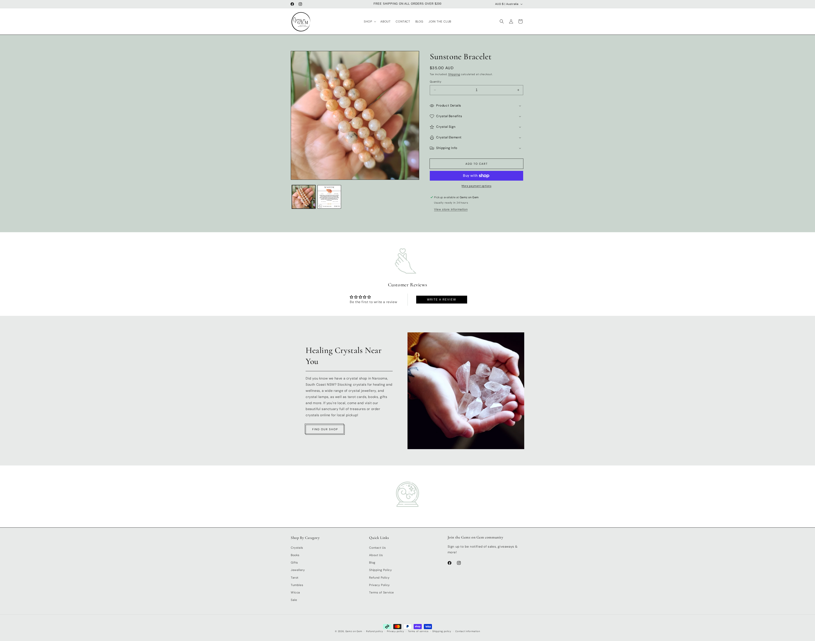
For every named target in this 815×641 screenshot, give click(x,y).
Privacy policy (395, 631)
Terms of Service (381, 592)
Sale (294, 600)
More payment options (476, 186)
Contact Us (377, 547)
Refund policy (374, 631)
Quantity (435, 81)
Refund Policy (379, 577)
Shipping (454, 74)
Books (295, 555)
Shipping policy (441, 631)
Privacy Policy (379, 585)
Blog (372, 562)
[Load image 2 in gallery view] (329, 197)
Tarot (294, 577)
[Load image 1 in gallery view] (303, 197)
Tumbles (297, 585)
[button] (369, 21)
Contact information (467, 631)
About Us (376, 555)
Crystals (297, 547)
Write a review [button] (441, 299)
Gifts (294, 562)
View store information (451, 209)
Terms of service (418, 631)
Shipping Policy (380, 570)
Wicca (295, 592)
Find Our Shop (325, 429)
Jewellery (298, 570)
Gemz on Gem (353, 631)
